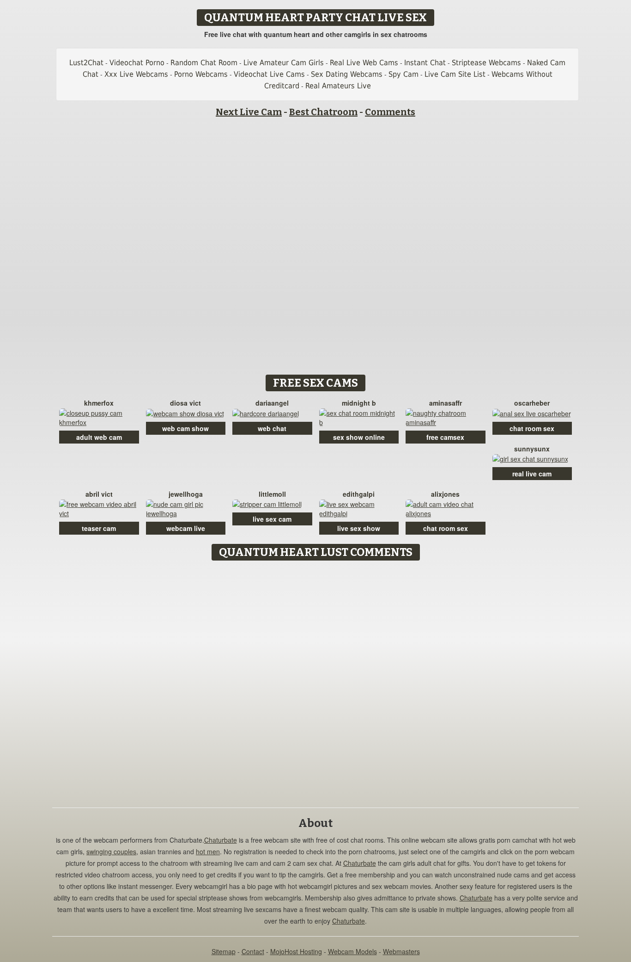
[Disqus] (316, 680)
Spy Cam (403, 74)
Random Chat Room (203, 62)
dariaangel (272, 402)
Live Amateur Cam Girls (283, 62)
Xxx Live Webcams (136, 74)
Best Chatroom (323, 111)
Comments (390, 111)
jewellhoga (186, 494)
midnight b (359, 402)
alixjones (445, 494)
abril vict (99, 494)
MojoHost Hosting (296, 951)
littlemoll (272, 494)
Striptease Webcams (486, 62)
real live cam (532, 473)
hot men (208, 851)
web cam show (185, 428)
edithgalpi (359, 494)
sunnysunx (532, 448)
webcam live (185, 528)
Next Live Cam (249, 111)
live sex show (358, 528)
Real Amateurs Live (338, 85)
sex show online (359, 437)
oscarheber (532, 402)
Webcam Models (352, 951)
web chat (272, 428)
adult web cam (99, 437)
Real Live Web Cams (364, 62)
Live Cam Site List (455, 74)
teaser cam (99, 528)
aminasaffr (445, 402)
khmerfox (99, 402)
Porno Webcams (201, 74)
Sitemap (224, 951)
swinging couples (111, 851)
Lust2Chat (86, 62)
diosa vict (185, 402)
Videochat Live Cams (269, 74)
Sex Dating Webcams (346, 74)
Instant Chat (425, 62)
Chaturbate (220, 840)
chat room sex (532, 428)
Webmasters (401, 951)
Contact (253, 951)
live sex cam (272, 519)
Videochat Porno (136, 62)
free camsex (445, 437)
